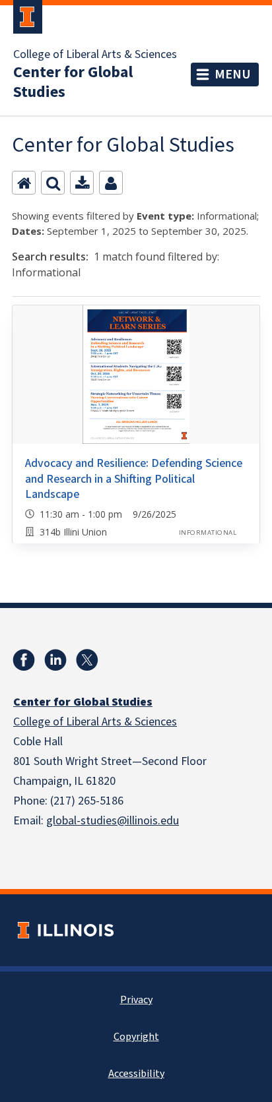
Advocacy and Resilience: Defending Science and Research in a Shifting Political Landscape (133, 479)
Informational (207, 532)
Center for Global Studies (73, 82)
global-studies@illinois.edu (112, 820)
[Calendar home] (24, 183)
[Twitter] (87, 660)
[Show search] (53, 183)
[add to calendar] (82, 183)
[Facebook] (23, 660)
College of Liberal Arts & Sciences (95, 55)
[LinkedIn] (55, 660)
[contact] (111, 183)
